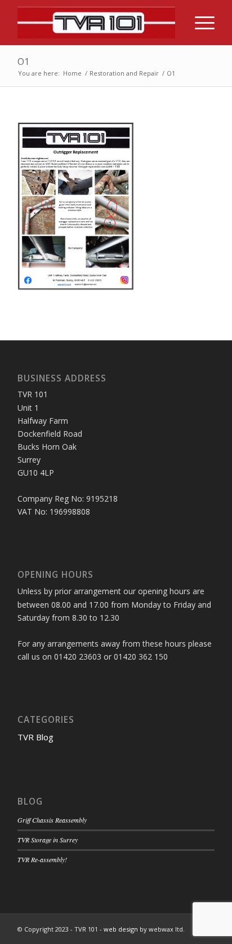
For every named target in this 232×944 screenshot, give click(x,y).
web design (121, 929)
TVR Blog (35, 737)
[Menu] (199, 22)
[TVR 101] (96, 22)
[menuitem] (199, 22)
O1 (23, 61)
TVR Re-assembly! (42, 859)
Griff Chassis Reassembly (52, 819)
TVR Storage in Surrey (47, 839)
